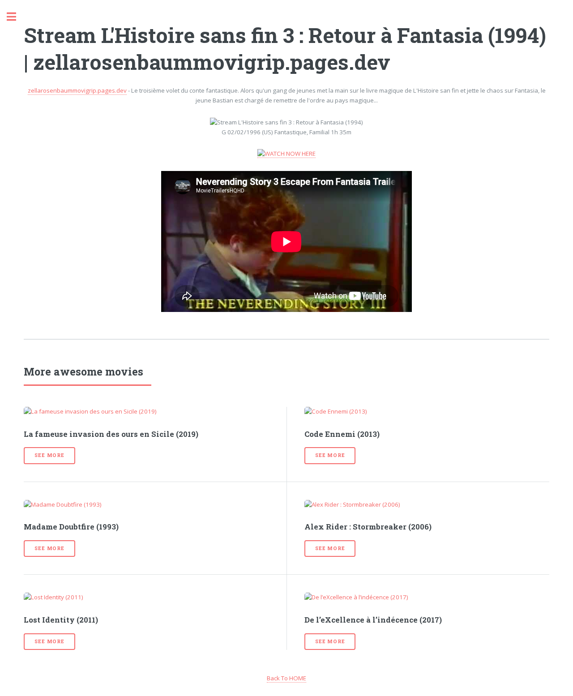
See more (49, 455)
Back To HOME (286, 678)
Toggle (16, 17)
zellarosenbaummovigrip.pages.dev (77, 90)
